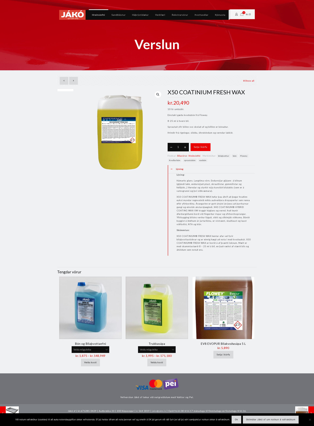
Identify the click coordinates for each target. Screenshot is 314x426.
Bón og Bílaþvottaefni (90, 343)
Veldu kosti (90, 362)
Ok (236, 419)
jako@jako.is (159, 411)
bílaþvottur (223, 156)
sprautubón (190, 160)
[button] (158, 94)
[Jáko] (72, 15)
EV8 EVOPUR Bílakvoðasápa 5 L (223, 343)
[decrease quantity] (171, 147)
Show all (249, 80)
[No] (310, 419)
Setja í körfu (200, 147)
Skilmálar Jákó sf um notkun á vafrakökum (270, 419)
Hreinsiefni (194, 155)
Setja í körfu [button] (223, 354)
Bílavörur (182, 155)
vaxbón (202, 160)
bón (235, 156)
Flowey (243, 156)
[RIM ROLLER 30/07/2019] (9, 412)
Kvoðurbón (174, 160)
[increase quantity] (185, 147)
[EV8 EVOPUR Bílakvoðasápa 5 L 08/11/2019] (304, 412)
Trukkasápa (157, 343)
